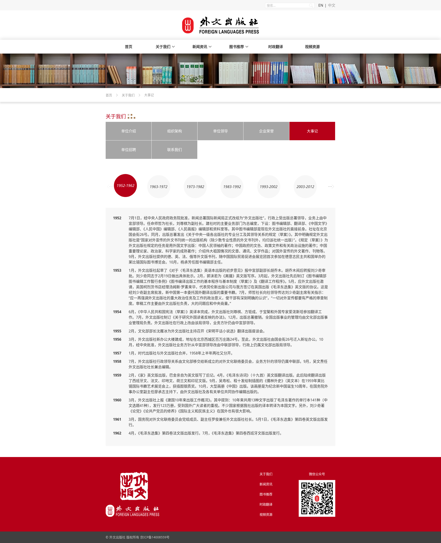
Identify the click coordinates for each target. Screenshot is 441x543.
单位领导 (220, 131)
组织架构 (174, 131)
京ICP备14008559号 (155, 537)
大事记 (312, 131)
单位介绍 (128, 131)
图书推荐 (236, 46)
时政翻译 (275, 46)
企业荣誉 (266, 131)
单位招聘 (128, 149)
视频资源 (312, 46)
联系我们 (174, 149)
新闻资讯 (199, 46)
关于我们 (163, 46)
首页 (128, 46)
